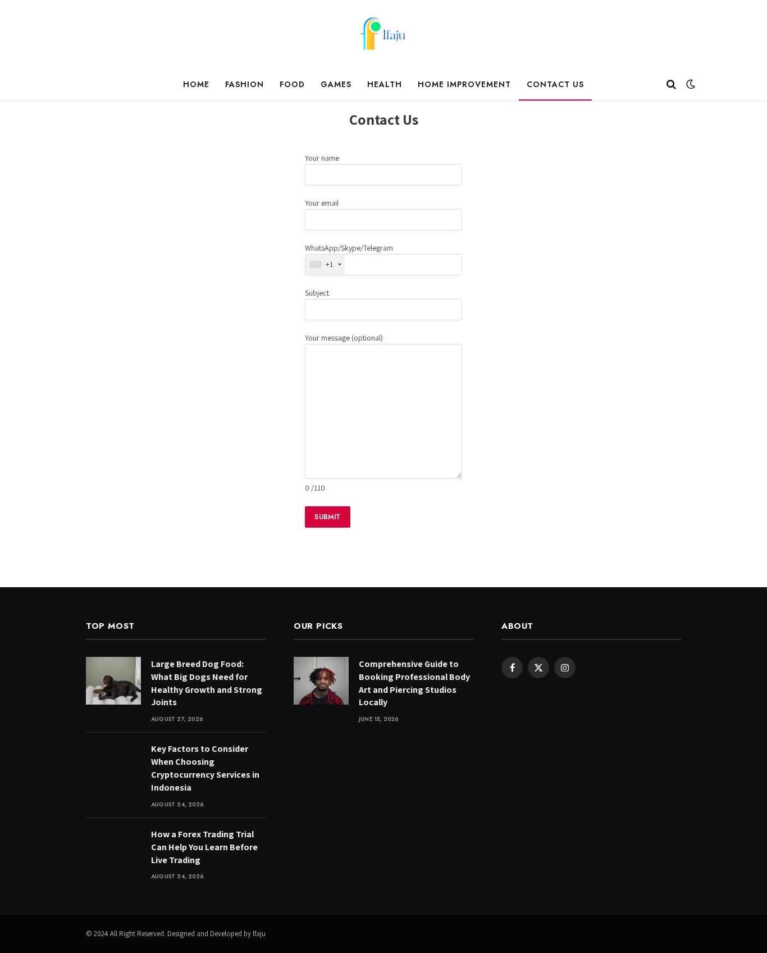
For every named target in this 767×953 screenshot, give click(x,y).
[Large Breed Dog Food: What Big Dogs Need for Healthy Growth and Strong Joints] (113, 681)
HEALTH (384, 84)
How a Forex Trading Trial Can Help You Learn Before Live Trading (204, 847)
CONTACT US (555, 84)
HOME (196, 84)
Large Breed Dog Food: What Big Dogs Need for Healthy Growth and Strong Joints (206, 683)
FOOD (292, 84)
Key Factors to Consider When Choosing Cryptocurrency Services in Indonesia (205, 768)
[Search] (671, 84)
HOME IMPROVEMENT (464, 84)
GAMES (336, 84)
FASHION (244, 84)
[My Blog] (383, 33)
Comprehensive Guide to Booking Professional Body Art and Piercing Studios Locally (414, 683)
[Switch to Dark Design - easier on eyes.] (689, 84)
